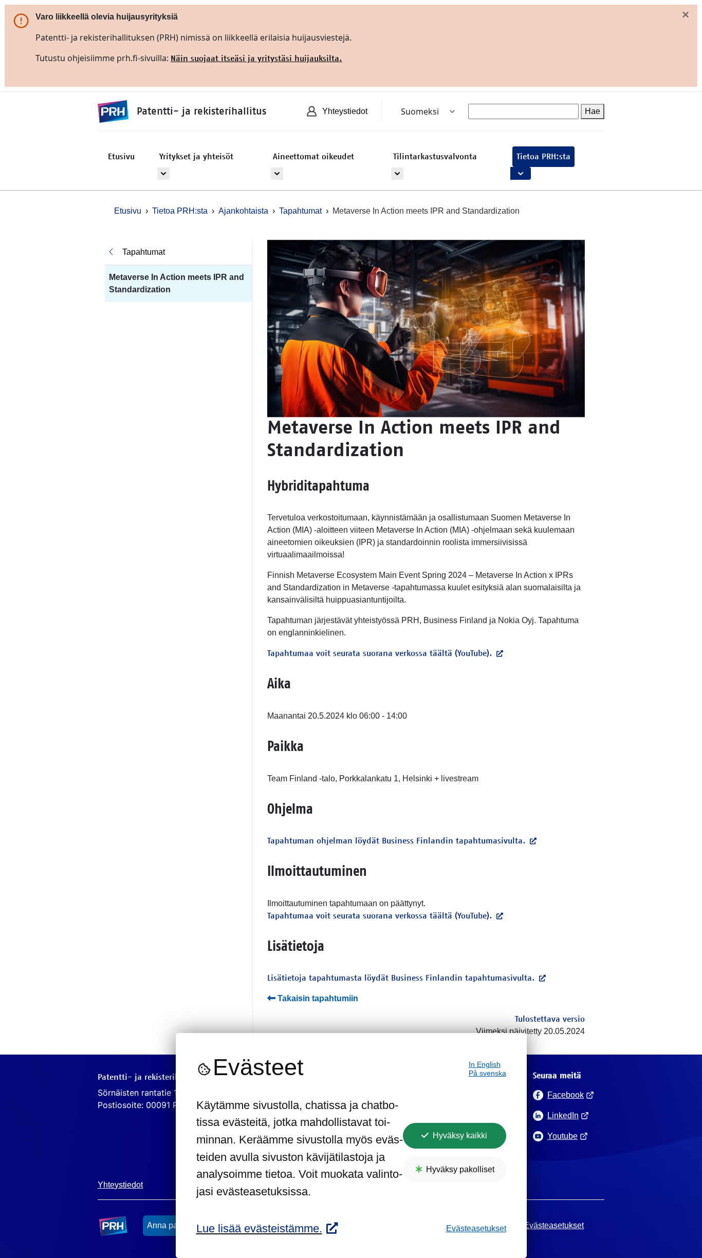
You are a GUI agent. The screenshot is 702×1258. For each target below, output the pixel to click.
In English (485, 1064)
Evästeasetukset (476, 1228)
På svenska (487, 1073)
